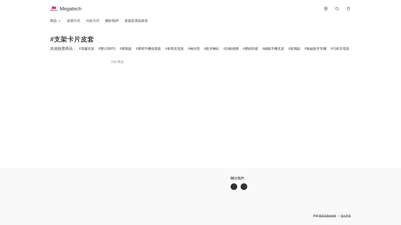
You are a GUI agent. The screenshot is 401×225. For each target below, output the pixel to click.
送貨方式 (73, 20)
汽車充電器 (340, 48)
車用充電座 (175, 48)
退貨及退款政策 (136, 20)
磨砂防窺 (251, 48)
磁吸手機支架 (274, 48)
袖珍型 (195, 48)
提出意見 (346, 215)
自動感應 (232, 48)
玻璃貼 (295, 48)
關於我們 (112, 20)
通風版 (127, 48)
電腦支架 (87, 48)
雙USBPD (107, 48)
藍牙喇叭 (212, 48)
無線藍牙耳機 (316, 48)
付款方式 (92, 20)
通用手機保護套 (149, 48)
